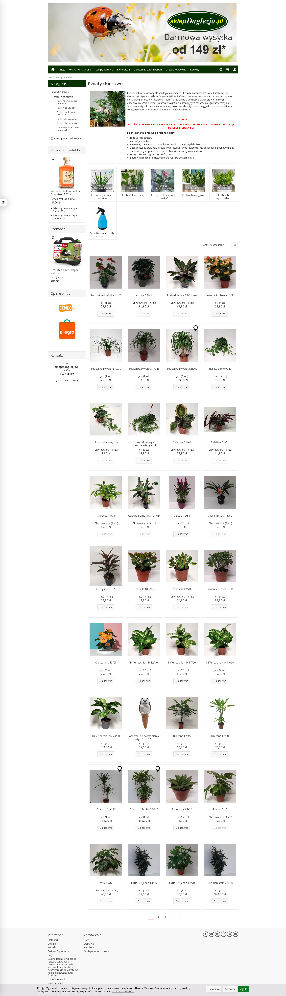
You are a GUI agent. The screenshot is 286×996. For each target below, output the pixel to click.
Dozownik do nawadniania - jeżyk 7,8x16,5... (143, 737)
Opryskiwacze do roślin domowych (102, 235)
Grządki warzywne (176, 69)
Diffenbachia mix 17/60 (182, 662)
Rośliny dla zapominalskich (224, 197)
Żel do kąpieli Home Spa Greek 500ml (65, 217)
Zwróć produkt (56, 983)
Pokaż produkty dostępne (67, 138)
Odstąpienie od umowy (96, 951)
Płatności (53, 939)
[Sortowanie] (235, 245)
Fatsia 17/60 (106, 883)
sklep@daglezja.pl (67, 367)
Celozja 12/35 (182, 515)
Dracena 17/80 (220, 736)
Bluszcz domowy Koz (106, 442)
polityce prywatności (123, 991)
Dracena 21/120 (106, 809)
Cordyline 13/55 (106, 589)
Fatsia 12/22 (220, 809)
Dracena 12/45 (182, 736)
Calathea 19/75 (106, 515)
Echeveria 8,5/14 (182, 809)
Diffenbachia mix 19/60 (220, 662)
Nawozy (194, 69)
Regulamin (89, 947)
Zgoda (243, 989)
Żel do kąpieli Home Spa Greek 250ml (65, 209)
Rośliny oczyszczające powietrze (102, 197)
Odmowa (230, 989)
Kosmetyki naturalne (80, 69)
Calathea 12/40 (182, 442)
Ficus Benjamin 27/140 (220, 883)
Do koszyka (106, 313)
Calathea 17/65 (220, 442)
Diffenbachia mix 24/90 (106, 736)
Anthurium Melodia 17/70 (106, 295)
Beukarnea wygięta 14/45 (144, 368)
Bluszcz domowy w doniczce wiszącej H (144, 443)
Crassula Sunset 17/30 (220, 589)
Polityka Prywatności (59, 951)
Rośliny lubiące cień (132, 195)
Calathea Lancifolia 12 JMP (144, 515)
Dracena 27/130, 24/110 (144, 809)
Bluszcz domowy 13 (220, 368)
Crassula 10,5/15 (144, 589)
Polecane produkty (65, 150)
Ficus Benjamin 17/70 (182, 883)
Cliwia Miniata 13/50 (220, 515)
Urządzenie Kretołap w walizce (64, 271)
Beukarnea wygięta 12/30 (106, 368)
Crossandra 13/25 (106, 662)
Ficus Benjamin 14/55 (144, 883)
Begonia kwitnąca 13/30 (220, 295)
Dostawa (89, 943)
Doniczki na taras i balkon (148, 69)
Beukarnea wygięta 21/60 (182, 368)
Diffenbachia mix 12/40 (144, 662)
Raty (50, 955)
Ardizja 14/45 (144, 295)
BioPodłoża (123, 69)
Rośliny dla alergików (193, 195)
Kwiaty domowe (63, 96)
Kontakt (52, 947)
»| (180, 916)
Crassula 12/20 (182, 589)
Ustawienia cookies (58, 979)
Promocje (58, 229)
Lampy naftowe (104, 69)
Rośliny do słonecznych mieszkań (162, 197)
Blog (62, 69)
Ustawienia (214, 989)
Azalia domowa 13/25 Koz (182, 295)
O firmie (52, 943)
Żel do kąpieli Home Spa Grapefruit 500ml (65, 193)
